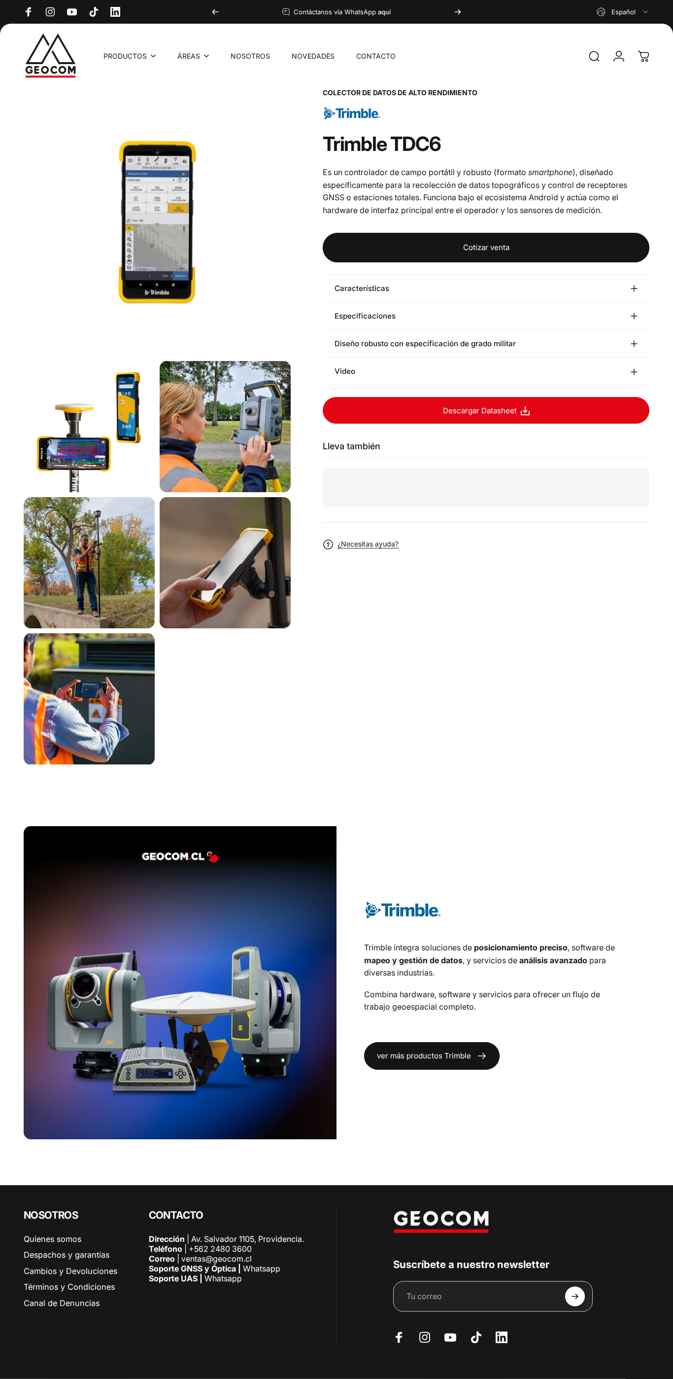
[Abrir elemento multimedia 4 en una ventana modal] (89, 562)
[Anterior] (215, 12)
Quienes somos (52, 1239)
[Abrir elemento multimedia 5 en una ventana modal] (225, 562)
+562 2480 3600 (220, 1249)
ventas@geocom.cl (216, 1259)
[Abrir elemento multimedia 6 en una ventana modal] (89, 698)
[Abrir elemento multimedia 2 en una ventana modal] (89, 426)
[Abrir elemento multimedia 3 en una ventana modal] (225, 426)
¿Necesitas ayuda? (368, 544)
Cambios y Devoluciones (70, 1270)
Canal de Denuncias (62, 1302)
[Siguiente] (458, 12)
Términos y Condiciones (69, 1287)
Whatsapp (260, 1268)
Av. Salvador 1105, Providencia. (247, 1239)
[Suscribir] (575, 1296)
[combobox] (623, 12)
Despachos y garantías (66, 1255)
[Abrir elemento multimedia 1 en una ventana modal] (157, 222)
